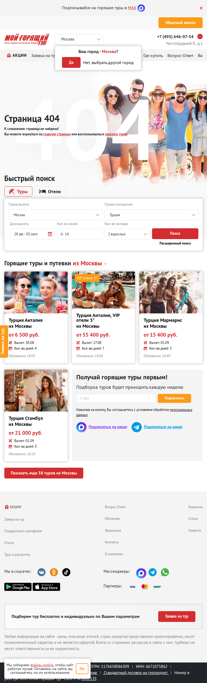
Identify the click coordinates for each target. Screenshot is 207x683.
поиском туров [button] (116, 134)
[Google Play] (18, 587)
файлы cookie (41, 664)
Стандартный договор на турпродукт (136, 672)
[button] (32, 234)
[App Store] (46, 587)
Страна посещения (119, 204)
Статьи (193, 518)
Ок (82, 668)
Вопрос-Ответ (115, 507)
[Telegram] (153, 572)
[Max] (141, 7)
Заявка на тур (14, 519)
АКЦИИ (15, 507)
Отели (9, 543)
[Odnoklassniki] (54, 572)
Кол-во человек (116, 224)
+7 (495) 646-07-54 (175, 36)
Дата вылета (19, 224)
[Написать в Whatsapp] (165, 572)
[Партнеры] (146, 587)
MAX (132, 7)
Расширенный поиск (175, 243)
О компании (114, 554)
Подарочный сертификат (23, 531)
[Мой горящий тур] (26, 39)
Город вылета (19, 204)
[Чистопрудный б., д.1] (201, 36)
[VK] (41, 572)
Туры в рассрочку (17, 554)
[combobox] (55, 214)
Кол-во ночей (67, 224)
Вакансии (195, 507)
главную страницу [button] (57, 134)
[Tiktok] (66, 572)
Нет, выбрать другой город (108, 62)
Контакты (112, 542)
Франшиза (113, 530)
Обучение (112, 518)
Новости (194, 530)
